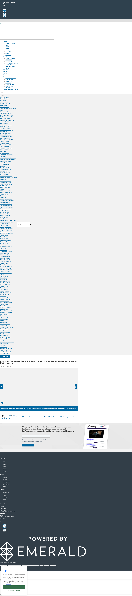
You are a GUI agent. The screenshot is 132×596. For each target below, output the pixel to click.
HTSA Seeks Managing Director (7, 159)
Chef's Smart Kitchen (5, 256)
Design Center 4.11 (4, 289)
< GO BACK (5, 356)
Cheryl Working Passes (5, 209)
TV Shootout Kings (4, 164)
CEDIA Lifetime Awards (5, 113)
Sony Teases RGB (4, 294)
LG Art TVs (2, 218)
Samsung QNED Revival (5, 337)
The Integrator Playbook (6, 199)
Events (5, 73)
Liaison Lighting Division (6, 261)
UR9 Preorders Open (5, 324)
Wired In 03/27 (3, 320)
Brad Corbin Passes (5, 187)
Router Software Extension (6, 233)
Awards (5, 74)
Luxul (34, 417)
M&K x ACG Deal (4, 297)
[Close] (25, 567)
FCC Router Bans (4, 325)
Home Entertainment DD (6, 148)
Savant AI (2, 110)
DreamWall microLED (5, 281)
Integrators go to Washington (7, 120)
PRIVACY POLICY (53, 565)
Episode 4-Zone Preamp (6, 273)
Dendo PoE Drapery (4, 141)
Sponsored (9, 53)
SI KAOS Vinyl (3, 179)
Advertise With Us (11, 78)
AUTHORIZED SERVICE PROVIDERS (14, 565)
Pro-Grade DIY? (3, 345)
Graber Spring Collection (6, 246)
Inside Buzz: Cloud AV (5, 352)
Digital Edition (10, 84)
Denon (11, 417)
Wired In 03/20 (3, 330)
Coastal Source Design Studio (7, 228)
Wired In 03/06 (3, 347)
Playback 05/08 (4, 235)
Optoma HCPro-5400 (5, 271)
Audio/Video (9, 65)
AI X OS (2, 189)
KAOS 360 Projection (5, 143)
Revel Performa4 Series (6, 302)
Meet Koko (2, 166)
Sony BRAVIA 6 (3, 100)
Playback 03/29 (4, 317)
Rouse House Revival (5, 334)
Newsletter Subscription (10, 89)
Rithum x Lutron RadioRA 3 (6, 140)
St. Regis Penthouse (5, 315)
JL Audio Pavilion (4, 195)
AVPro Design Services (5, 181)
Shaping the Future (4, 98)
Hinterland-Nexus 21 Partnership (8, 158)
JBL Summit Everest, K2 (6, 204)
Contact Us (9, 81)
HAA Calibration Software (6, 251)
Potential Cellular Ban (5, 215)
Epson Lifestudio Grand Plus (7, 327)
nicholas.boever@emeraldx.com (7, 516)
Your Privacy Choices (39, 565)
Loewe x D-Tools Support (6, 268)
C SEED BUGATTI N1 (5, 202)
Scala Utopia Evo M (4, 167)
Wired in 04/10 (3, 287)
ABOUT (1, 565)
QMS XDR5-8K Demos (5, 128)
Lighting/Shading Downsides (7, 200)
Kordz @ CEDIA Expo (5, 126)
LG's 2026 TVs (3, 350)
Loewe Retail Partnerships (6, 230)
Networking (9, 60)
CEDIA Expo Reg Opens (5, 299)
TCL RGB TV (3, 274)
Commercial (9, 61)
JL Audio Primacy (4, 243)
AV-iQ (4, 5)
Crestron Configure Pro (5, 172)
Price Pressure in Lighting (6, 207)
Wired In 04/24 (3, 264)
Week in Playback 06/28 (6, 176)
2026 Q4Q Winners (4, 314)
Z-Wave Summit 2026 (5, 260)
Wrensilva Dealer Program (6, 222)
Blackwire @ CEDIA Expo (6, 125)
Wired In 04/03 (3, 306)
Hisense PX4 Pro (4, 163)
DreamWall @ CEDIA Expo (6, 130)
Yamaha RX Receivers (5, 232)
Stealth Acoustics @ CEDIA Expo (8, 108)
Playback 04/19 (4, 276)
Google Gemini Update (5, 253)
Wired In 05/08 (3, 237)
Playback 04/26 (4, 263)
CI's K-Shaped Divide (5, 283)
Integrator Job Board (5, 332)
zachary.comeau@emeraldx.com (7, 511)
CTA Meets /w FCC (4, 255)
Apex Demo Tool (4, 123)
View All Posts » (10, 43)
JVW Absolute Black (5, 118)
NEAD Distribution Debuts (6, 161)
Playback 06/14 (4, 194)
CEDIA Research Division (6, 240)
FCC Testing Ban (4, 238)
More (4, 76)
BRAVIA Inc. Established (6, 312)
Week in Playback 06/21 (6, 184)
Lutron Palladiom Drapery (6, 136)
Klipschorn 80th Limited (5, 133)
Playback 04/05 (4, 304)
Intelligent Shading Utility (6, 348)
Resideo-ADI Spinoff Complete (7, 144)
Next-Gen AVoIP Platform (6, 121)
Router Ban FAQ (3, 279)
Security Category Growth (6, 310)
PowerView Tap (4, 102)
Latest (5, 42)
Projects (8, 50)
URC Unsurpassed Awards (6, 190)
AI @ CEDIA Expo (4, 335)
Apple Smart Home (4, 153)
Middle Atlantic (48, 417)
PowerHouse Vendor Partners (7, 342)
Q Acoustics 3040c (4, 146)
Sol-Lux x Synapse (4, 343)
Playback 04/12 (4, 286)
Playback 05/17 (4, 223)
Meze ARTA (3, 197)
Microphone (40, 417)
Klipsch (31, 417)
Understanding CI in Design (6, 214)
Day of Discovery (4, 225)
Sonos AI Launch (4, 149)
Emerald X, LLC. (6, 562)
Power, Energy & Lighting (6, 192)
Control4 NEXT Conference (6, 115)
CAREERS (5, 565)
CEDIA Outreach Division (6, 269)
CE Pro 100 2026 (4, 217)
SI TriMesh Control (4, 97)
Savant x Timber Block (5, 307)
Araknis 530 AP (3, 322)
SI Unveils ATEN (4, 171)
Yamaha (7, 418)
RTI (61, 417)
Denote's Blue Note (4, 301)
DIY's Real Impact (4, 319)
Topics (5, 56)
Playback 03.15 (3, 338)
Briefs (7, 46)
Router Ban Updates (5, 258)
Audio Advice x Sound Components (8, 177)
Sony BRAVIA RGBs (4, 212)
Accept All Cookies (13, 586)
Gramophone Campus (5, 241)
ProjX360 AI (3, 296)
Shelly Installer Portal (5, 210)
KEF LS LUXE (3, 151)
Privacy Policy (8, 584)
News (7, 45)
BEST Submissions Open (6, 266)
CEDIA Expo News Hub (5, 227)
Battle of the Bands (4, 291)
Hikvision (16, 417)
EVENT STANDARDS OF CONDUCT (28, 565)
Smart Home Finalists (5, 138)
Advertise (5, 4)
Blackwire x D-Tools (5, 112)
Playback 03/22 (4, 329)
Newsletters (9, 86)
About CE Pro (9, 79)
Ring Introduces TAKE (5, 103)
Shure (70, 417)
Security (8, 68)
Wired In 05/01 (3, 250)
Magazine (8, 83)
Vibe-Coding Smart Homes (6, 245)
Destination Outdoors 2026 (6, 117)
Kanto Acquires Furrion (5, 182)
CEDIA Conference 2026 (6, 292)
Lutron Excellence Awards (6, 169)
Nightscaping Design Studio (6, 154)
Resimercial (56, 417)
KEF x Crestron (3, 105)
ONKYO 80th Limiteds (5, 135)
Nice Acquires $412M (5, 174)
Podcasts (8, 55)
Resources (9, 51)
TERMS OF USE (46, 565)
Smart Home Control (12, 63)
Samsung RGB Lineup (5, 284)
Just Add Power (24, 417)
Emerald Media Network (9, 2)
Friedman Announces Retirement (8, 220)
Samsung (65, 417)
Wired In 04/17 (3, 278)
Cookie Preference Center (14, 590)
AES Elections (3, 131)
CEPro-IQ (8, 88)
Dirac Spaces (3, 156)
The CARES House (4, 353)
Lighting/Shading (10, 66)
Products (8, 48)
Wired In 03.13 (3, 340)
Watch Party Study (4, 186)
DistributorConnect (4, 107)
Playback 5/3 (3, 248)
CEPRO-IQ (4, 499)
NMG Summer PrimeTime (6, 205)
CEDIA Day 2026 (4, 309)
